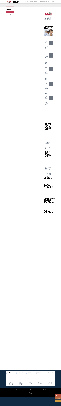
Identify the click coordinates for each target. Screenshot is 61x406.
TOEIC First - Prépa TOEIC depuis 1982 (48, 154)
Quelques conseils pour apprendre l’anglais (13, 17)
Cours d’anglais (27, 1)
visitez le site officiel (49, 19)
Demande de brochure (51, 1)
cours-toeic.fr (49, 174)
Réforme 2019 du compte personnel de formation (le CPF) (15, 16)
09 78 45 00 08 (11, 383)
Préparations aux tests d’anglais (42, 1)
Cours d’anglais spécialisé (33, 1)
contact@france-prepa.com (10, 384)
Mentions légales (30, 395)
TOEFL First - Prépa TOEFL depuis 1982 (48, 127)
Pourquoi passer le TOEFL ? (11, 18)
